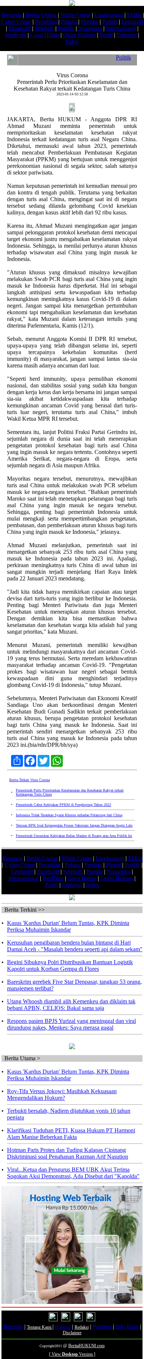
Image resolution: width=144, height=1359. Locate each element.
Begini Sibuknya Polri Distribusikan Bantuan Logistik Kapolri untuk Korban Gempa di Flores (70, 965)
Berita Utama (40, 15)
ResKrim (15, 35)
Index (72, 41)
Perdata (89, 21)
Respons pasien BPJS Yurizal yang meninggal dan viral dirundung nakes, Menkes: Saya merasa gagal (71, 1024)
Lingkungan (109, 15)
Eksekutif (19, 28)
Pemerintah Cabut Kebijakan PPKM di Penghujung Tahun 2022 (63, 805)
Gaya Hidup (44, 35)
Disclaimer (72, 1332)
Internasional (121, 28)
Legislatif (132, 21)
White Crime (75, 15)
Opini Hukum (79, 35)
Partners (103, 1327)
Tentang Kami (39, 1327)
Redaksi (82, 1327)
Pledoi (113, 865)
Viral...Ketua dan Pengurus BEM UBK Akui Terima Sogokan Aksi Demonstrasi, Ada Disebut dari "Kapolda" (73, 1172)
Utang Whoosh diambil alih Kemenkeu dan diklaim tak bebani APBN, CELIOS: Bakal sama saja (71, 1004)
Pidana (69, 21)
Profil (105, 35)
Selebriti (44, 28)
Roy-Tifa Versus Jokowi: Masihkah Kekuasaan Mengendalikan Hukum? (62, 1094)
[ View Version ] (72, 1354)
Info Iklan (127, 1327)
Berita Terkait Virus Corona (29, 780)
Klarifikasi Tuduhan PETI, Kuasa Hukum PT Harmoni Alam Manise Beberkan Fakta (71, 1133)
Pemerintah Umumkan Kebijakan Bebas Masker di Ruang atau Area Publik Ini (74, 836)
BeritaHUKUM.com (86, 1345)
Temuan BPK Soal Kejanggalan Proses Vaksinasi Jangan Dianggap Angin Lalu (74, 825)
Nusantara (90, 28)
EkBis (134, 15)
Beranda (11, 15)
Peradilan (46, 21)
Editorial (127, 35)
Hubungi (63, 1327)
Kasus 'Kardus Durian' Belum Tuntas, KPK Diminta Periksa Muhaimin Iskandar (68, 926)
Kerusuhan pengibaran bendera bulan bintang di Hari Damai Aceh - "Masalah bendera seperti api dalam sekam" (75, 945)
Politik (109, 21)
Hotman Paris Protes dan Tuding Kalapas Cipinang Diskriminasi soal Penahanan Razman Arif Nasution (67, 1153)
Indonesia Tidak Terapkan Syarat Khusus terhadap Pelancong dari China (69, 815)
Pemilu (66, 28)
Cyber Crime (16, 21)
